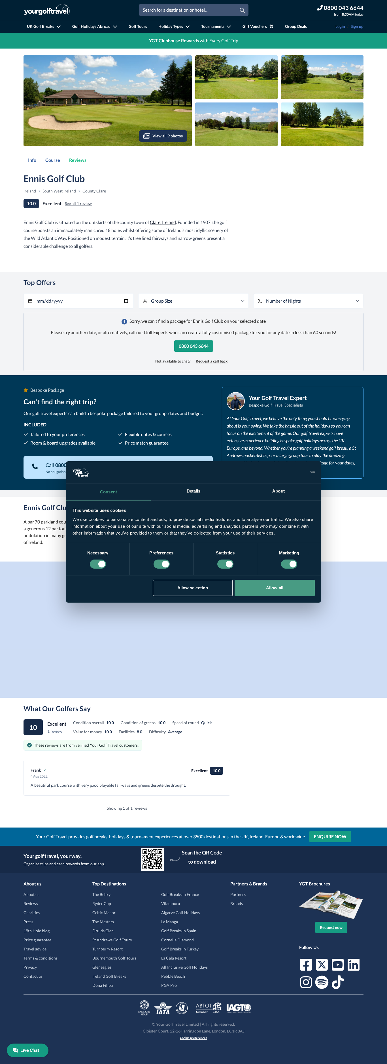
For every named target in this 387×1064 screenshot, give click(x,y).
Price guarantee (37, 939)
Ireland (30, 190)
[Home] (47, 10)
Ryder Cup (101, 903)
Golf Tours (138, 26)
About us (31, 894)
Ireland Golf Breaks (109, 976)
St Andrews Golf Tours (112, 939)
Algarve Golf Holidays (180, 912)
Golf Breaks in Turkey (180, 948)
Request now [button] (331, 927)
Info (32, 160)
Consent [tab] (108, 491)
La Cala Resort (173, 958)
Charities (32, 912)
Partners (238, 894)
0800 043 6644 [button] (194, 346)
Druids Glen (103, 930)
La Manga (169, 921)
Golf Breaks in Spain (178, 930)
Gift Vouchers (255, 26)
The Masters (103, 921)
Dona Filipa (102, 985)
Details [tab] (194, 491)
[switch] (162, 564)
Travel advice (35, 948)
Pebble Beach (173, 976)
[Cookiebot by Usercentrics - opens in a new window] (290, 472)
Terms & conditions (41, 958)
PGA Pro (169, 985)
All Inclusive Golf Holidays (184, 967)
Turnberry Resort (107, 948)
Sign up (357, 26)
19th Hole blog (37, 930)
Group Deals (296, 26)
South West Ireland (59, 190)
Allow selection (192, 587)
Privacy (30, 967)
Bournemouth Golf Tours (114, 958)
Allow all (274, 587)
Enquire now (330, 836)
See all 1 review (78, 203)
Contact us (33, 976)
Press (28, 921)
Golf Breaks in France (180, 894)
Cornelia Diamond (177, 939)
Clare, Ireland (163, 222)
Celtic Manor (104, 912)
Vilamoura (170, 903)
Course (52, 160)
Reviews (77, 160)
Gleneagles (101, 967)
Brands (236, 903)
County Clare (94, 190)
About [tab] (278, 491)
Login (340, 26)
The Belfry (101, 894)
